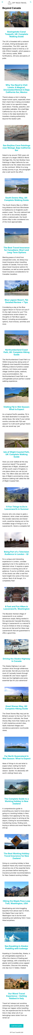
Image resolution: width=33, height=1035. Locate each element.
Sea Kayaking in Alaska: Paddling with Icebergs (16, 947)
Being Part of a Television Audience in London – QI (16, 553)
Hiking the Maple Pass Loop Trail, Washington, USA (16, 902)
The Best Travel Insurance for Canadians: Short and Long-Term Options (16, 250)
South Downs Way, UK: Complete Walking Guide (16, 199)
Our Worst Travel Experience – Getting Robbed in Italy (16, 996)
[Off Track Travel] (17, 3)
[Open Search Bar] (30, 2)
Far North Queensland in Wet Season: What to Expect (17, 757)
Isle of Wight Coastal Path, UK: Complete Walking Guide (16, 454)
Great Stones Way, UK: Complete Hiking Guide (16, 707)
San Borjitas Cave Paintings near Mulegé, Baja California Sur (16, 147)
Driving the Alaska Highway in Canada (16, 660)
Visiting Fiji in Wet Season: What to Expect (16, 408)
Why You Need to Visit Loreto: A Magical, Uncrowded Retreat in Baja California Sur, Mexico (16, 88)
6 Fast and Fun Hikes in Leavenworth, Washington (16, 607)
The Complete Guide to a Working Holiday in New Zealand (16, 801)
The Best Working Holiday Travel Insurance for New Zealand (16, 856)
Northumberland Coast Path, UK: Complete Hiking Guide (16, 352)
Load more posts (16, 1026)
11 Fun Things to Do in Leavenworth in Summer (16, 507)
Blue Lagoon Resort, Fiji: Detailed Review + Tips (16, 301)
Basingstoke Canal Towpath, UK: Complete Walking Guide (16, 34)
